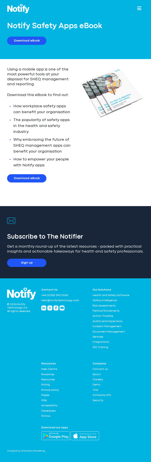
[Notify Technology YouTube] (62, 308)
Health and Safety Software (111, 295)
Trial (95, 390)
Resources (48, 379)
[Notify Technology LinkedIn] (43, 308)
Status (45, 416)
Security (98, 400)
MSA (44, 400)
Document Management (109, 332)
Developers (48, 411)
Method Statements (106, 311)
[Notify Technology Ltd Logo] (18, 8)
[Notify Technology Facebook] (55, 308)
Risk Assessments (104, 306)
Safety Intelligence (105, 300)
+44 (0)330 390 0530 (54, 295)
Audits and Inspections (107, 321)
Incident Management (107, 326)
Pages (45, 395)
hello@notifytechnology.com (60, 300)
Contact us (100, 369)
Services (98, 337)
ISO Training (100, 347)
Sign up (27, 262)
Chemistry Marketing (33, 451)
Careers (98, 379)
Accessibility (49, 405)
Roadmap (47, 374)
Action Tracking (103, 316)
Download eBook (27, 40)
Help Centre (49, 369)
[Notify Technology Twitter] (49, 308)
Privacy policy (50, 390)
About (97, 374)
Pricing (45, 384)
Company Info (102, 395)
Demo (96, 384)
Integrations (101, 342)
